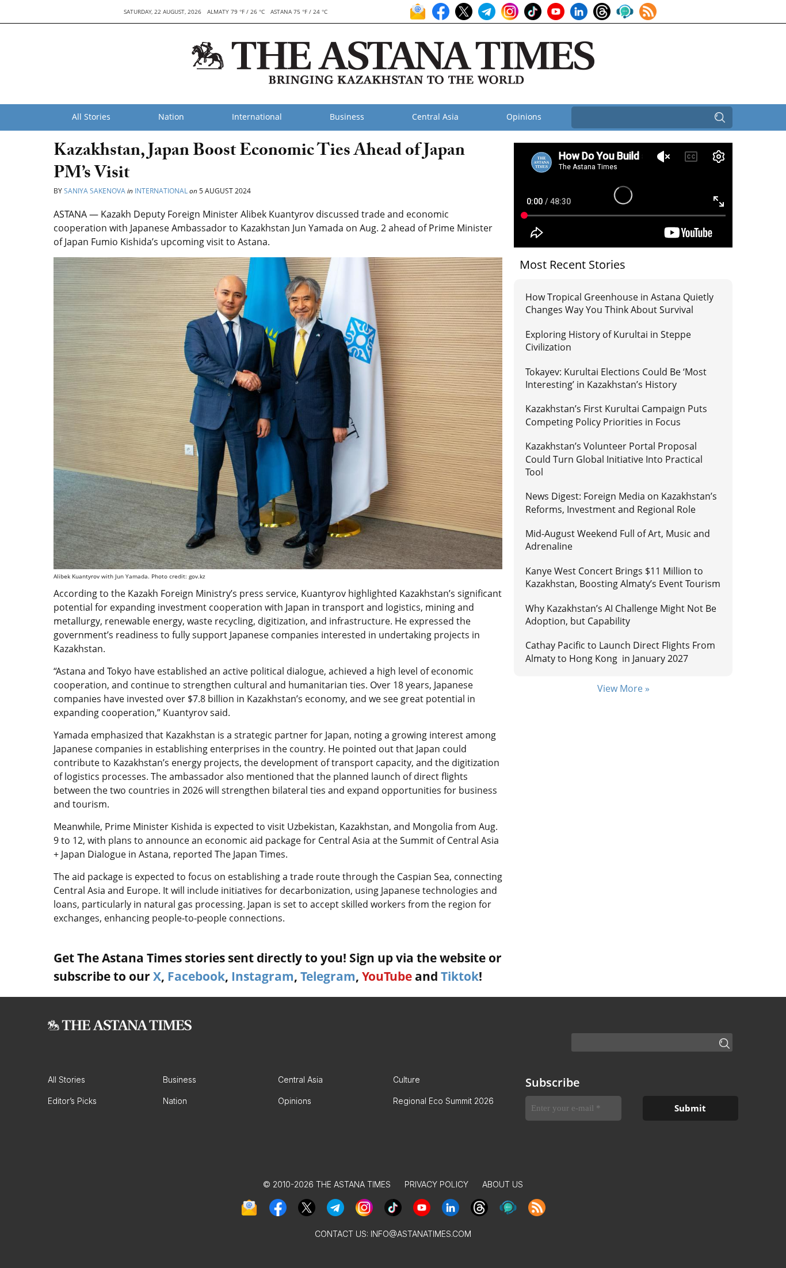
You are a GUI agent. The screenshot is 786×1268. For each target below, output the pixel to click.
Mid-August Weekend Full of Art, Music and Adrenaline (617, 540)
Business (347, 116)
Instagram (262, 976)
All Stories (91, 116)
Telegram (328, 976)
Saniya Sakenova (94, 191)
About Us (502, 1184)
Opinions (523, 116)
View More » (623, 688)
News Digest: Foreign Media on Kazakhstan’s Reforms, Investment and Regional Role (621, 502)
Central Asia (435, 116)
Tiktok (460, 976)
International (257, 116)
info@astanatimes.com (421, 1234)
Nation (171, 116)
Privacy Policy (436, 1184)
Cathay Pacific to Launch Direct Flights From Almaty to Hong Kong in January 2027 (620, 651)
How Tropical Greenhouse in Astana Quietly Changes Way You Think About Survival (619, 303)
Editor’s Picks (72, 1101)
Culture (406, 1079)
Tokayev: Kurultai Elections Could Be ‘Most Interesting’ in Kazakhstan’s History (616, 378)
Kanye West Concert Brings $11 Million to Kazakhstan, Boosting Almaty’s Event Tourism (622, 577)
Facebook (196, 976)
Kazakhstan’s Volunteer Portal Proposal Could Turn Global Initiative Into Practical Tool (614, 459)
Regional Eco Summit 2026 (443, 1101)
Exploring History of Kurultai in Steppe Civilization (608, 340)
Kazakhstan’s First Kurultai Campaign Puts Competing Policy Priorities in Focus (616, 415)
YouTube (387, 976)
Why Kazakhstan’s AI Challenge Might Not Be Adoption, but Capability (620, 614)
